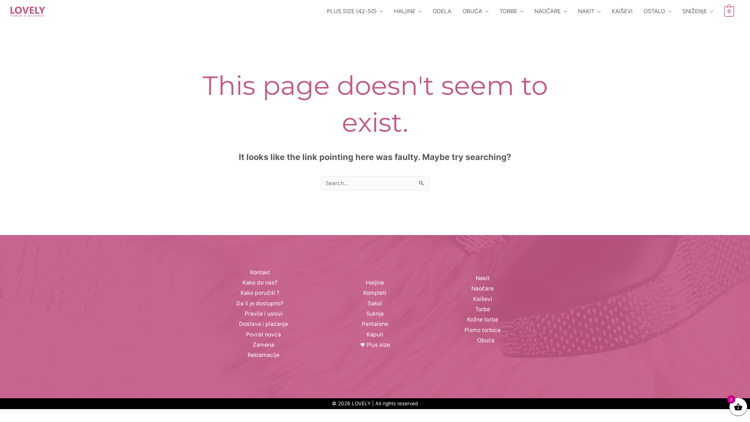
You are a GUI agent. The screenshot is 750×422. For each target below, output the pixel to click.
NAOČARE (547, 11)
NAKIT (586, 11)
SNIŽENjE (694, 11)
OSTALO (654, 11)
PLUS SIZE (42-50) (352, 11)
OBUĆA (472, 11)
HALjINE (404, 11)
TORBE (508, 11)
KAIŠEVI (622, 11)
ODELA (442, 11)
